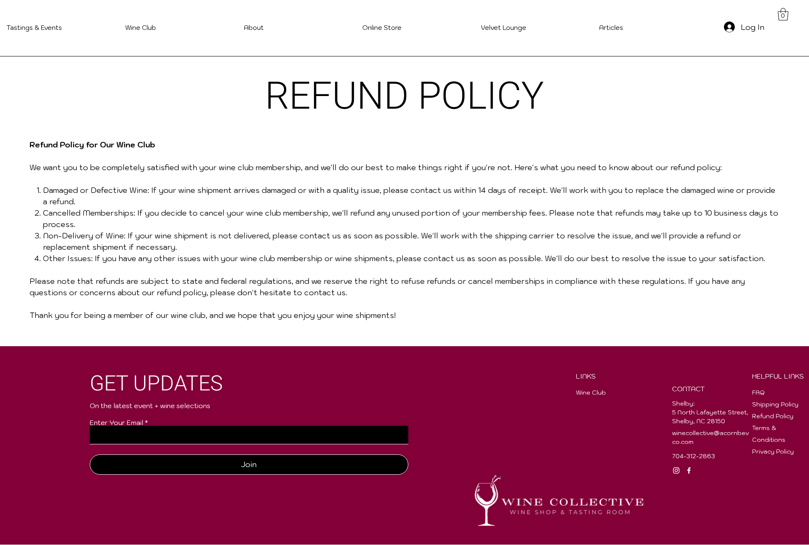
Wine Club (591, 392)
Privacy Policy (773, 451)
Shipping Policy (775, 404)
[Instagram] (676, 470)
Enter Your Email (116, 422)
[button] (652, 27)
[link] (783, 14)
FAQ (758, 392)
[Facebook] (689, 470)
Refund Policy (772, 416)
